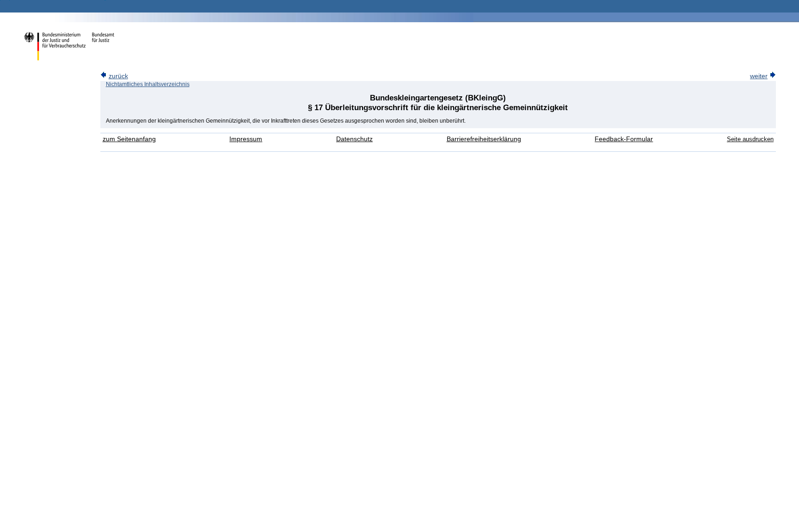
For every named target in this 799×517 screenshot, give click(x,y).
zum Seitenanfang (129, 139)
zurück (118, 76)
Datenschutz (354, 139)
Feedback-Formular (624, 139)
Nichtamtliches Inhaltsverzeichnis (148, 84)
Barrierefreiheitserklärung (484, 139)
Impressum (245, 139)
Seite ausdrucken (750, 139)
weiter (759, 76)
